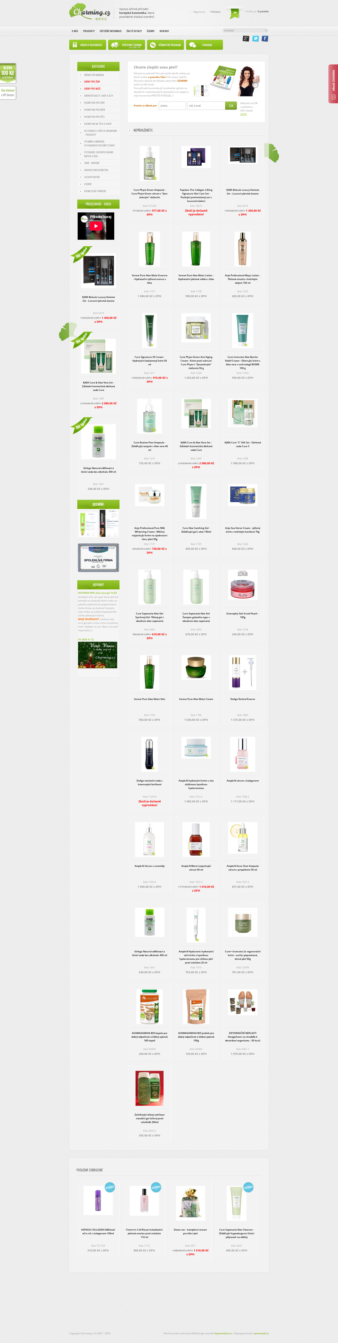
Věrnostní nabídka (94, 75)
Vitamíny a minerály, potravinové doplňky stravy (99, 143)
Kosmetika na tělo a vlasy (97, 123)
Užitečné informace (110, 31)
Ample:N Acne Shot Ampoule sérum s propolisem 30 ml (243, 867)
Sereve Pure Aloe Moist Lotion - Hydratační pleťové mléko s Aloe (196, 277)
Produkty (89, 31)
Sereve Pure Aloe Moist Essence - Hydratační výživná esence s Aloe (149, 279)
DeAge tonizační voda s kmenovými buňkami (150, 782)
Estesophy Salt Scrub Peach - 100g (243, 615)
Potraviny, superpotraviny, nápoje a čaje (99, 154)
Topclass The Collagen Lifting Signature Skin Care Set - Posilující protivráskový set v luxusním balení (196, 195)
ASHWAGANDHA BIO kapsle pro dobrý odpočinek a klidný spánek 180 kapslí (149, 1036)
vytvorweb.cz (261, 1333)
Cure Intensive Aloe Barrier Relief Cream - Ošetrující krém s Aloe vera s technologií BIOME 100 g (242, 362)
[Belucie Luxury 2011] (88, 525)
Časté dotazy (134, 31)
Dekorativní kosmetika (96, 170)
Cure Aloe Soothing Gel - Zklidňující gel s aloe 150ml (196, 529)
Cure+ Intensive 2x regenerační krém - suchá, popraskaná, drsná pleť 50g (243, 955)
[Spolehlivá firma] (98, 571)
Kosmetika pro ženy (94, 102)
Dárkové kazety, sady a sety (98, 95)
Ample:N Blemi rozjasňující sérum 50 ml (196, 867)
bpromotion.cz (223, 1333)
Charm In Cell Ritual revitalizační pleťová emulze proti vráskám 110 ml (144, 1233)
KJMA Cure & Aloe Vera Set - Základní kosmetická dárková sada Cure (98, 386)
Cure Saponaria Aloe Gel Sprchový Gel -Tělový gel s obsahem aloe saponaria (149, 617)
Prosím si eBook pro (145, 105)
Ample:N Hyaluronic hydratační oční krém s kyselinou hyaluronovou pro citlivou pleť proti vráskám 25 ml (196, 957)
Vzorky (88, 184)
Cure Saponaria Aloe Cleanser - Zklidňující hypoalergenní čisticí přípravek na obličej (236, 1233)
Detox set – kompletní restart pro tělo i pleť (190, 1231)
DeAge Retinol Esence (242, 699)
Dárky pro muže (92, 88)
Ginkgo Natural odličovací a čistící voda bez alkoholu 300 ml (98, 469)
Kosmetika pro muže (94, 109)
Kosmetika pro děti (94, 116)
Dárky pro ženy (92, 81)
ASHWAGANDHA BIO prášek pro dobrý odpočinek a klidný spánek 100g (196, 1036)
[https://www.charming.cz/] (111, 11)
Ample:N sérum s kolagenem (243, 780)
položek (263, 11)
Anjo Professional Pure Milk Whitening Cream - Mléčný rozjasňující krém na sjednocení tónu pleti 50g (149, 533)
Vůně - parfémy (91, 163)
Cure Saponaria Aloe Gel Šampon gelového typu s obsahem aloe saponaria (196, 617)
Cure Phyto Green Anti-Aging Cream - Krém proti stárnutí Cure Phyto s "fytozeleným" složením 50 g (196, 362)
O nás (75, 31)
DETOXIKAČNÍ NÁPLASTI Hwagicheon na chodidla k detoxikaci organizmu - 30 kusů (242, 1036)
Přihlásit (216, 11)
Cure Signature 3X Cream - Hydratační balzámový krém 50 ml (149, 360)
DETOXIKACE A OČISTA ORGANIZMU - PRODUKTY (100, 132)
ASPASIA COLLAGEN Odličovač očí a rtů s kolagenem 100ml (98, 1231)
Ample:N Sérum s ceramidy (150, 866)
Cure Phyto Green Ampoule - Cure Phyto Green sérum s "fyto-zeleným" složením (149, 193)
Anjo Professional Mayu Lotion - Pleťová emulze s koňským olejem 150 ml (242, 279)
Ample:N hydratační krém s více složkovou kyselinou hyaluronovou (196, 784)
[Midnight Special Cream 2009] (109, 524)
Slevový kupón (92, 177)
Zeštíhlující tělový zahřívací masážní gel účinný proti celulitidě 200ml (150, 1118)
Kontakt (164, 31)
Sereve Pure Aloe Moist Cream (196, 699)
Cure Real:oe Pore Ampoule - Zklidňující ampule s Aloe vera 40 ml (149, 446)
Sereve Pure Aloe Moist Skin (149, 699)
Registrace (199, 11)
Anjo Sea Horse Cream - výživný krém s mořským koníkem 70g (242, 529)
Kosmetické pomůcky (95, 191)
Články (151, 31)
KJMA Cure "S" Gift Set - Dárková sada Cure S (243, 444)
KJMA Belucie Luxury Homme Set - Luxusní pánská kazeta (98, 298)
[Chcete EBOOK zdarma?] (333, 83)
